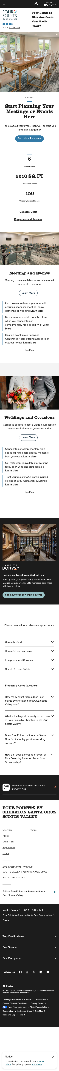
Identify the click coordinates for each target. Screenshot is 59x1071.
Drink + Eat (8, 841)
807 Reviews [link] (14, 27)
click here (37, 1064)
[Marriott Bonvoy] (48, 4)
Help (21, 1015)
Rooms (6, 835)
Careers (27, 999)
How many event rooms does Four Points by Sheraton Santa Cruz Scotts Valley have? (26, 700)
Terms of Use (40, 999)
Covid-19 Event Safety (17, 669)
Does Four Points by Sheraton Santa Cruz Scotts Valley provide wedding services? (25, 739)
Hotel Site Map (9, 1015)
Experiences (9, 847)
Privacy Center (37, 1003)
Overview (7, 830)
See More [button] (29, 350)
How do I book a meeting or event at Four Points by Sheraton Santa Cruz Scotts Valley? (25, 758)
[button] (36, 3)
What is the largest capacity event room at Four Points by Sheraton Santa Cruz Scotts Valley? (27, 720)
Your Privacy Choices (16, 1007)
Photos (33, 830)
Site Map (39, 1011)
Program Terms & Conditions (15, 1003)
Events (6, 853)
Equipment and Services (28, 219)
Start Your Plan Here (29, 138)
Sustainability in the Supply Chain (17, 1011)
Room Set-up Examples (18, 651)
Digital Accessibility (38, 1007)
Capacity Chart (28, 211)
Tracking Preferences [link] (12, 999)
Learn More (28, 292)
